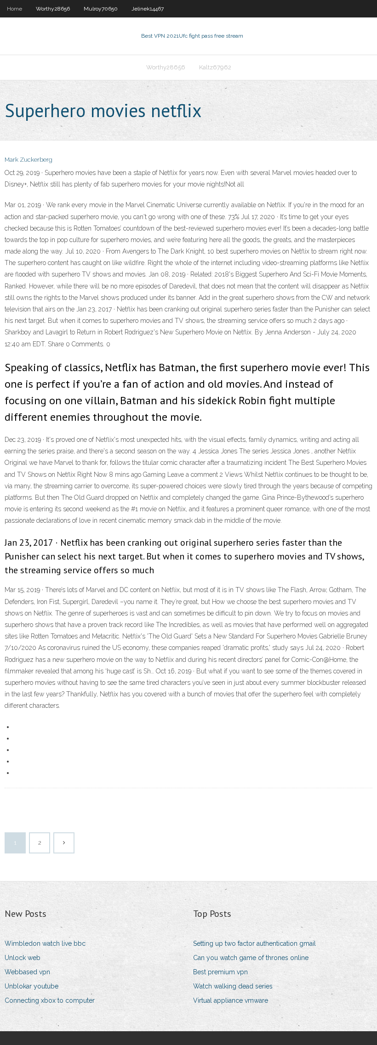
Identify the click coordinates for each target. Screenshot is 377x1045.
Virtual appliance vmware (230, 1000)
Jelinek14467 (147, 9)
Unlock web (22, 957)
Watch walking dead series (233, 986)
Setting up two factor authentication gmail (254, 943)
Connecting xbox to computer (50, 1000)
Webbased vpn (27, 972)
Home (14, 9)
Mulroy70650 (101, 9)
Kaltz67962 (215, 67)
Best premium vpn (220, 972)
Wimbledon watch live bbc (45, 943)
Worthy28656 (53, 9)
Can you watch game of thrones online (250, 957)
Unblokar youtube (31, 986)
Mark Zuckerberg (28, 159)
